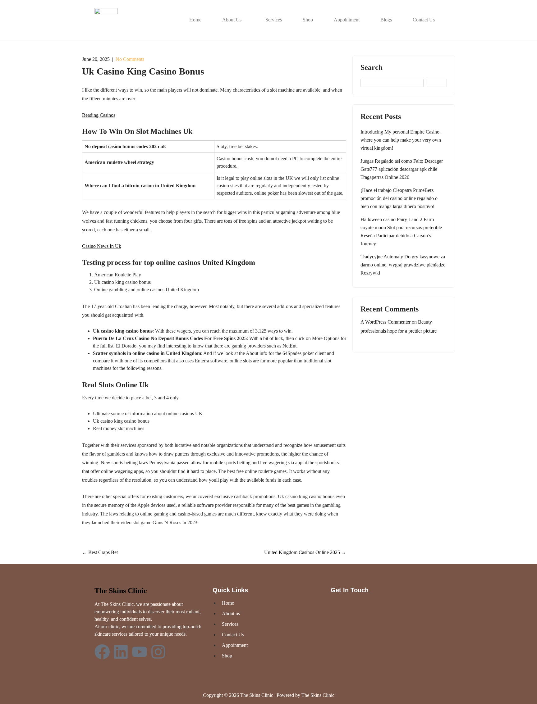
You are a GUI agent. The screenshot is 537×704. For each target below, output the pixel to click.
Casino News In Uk (101, 246)
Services (273, 19)
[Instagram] (158, 652)
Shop (308, 19)
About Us (231, 19)
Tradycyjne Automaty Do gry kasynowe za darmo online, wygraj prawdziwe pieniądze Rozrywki (402, 264)
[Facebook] (102, 652)
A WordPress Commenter (385, 322)
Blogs (386, 19)
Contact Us (424, 19)
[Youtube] (139, 652)
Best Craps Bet (100, 552)
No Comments (130, 59)
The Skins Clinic (120, 591)
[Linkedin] (121, 652)
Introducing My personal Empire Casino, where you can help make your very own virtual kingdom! (400, 140)
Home (195, 19)
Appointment (347, 19)
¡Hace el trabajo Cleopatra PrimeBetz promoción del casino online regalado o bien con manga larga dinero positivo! (399, 198)
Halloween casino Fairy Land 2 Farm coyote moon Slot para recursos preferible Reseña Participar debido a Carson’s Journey (401, 231)
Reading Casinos (98, 115)
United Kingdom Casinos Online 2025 (305, 552)
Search (371, 67)
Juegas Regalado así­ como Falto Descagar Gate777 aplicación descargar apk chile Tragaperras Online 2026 (401, 169)
